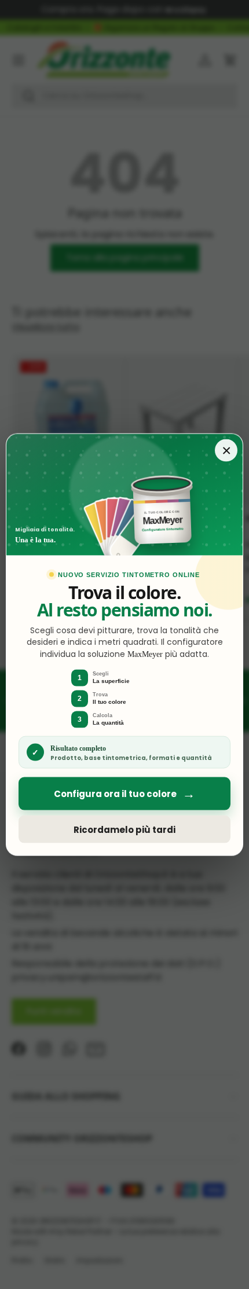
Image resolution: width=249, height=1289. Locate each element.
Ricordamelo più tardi (124, 829)
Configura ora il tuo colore (124, 794)
